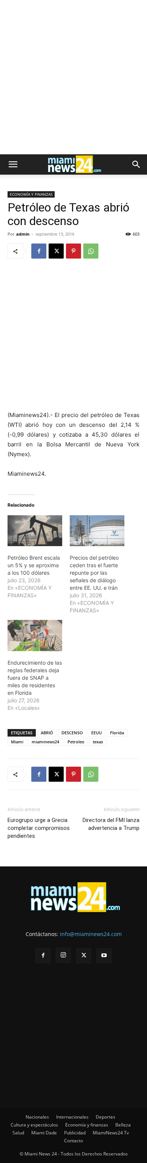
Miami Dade (44, 1133)
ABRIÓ (47, 732)
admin (22, 234)
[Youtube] (104, 955)
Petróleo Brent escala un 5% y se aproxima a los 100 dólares (34, 565)
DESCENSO (72, 732)
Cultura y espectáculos (34, 1125)
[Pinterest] (73, 251)
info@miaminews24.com (91, 934)
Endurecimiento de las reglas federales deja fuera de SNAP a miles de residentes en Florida (35, 677)
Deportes (105, 1117)
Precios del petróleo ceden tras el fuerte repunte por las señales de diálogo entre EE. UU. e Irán (94, 572)
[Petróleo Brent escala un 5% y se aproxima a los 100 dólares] (35, 530)
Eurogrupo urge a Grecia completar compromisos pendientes (39, 828)
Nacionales (37, 1117)
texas (98, 741)
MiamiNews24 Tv (111, 1133)
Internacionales (72, 1117)
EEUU (96, 732)
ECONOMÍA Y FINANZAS (31, 194)
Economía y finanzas (86, 1125)
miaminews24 (45, 741)
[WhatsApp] (90, 251)
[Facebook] (38, 251)
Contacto (73, 1140)
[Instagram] (63, 955)
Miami (17, 741)
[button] (13, 164)
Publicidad (75, 1133)
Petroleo (75, 741)
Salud (18, 1133)
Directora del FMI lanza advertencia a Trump (111, 824)
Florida (117, 732)
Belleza (123, 1125)
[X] (56, 251)
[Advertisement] (73, 77)
